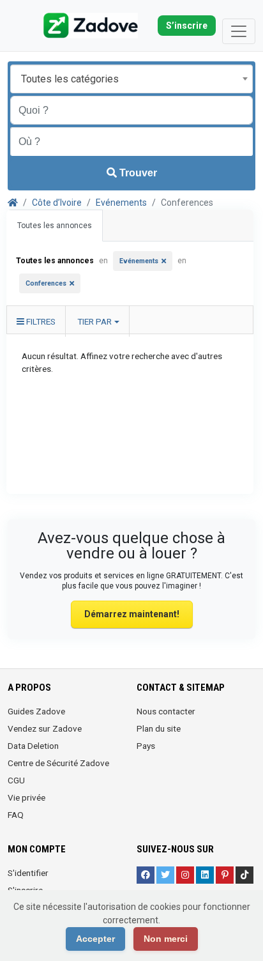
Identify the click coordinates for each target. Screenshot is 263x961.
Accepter (95, 939)
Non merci (166, 939)
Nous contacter (166, 711)
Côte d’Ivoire (57, 202)
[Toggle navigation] (238, 31)
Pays (146, 746)
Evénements (121, 202)
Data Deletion (33, 746)
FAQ (16, 815)
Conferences (46, 283)
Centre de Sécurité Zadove (58, 763)
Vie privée (26, 797)
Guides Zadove (36, 711)
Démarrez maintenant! (131, 614)
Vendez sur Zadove (45, 728)
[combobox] (131, 79)
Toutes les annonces (54, 225)
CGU (16, 780)
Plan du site (159, 728)
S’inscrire (186, 25)
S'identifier (28, 873)
